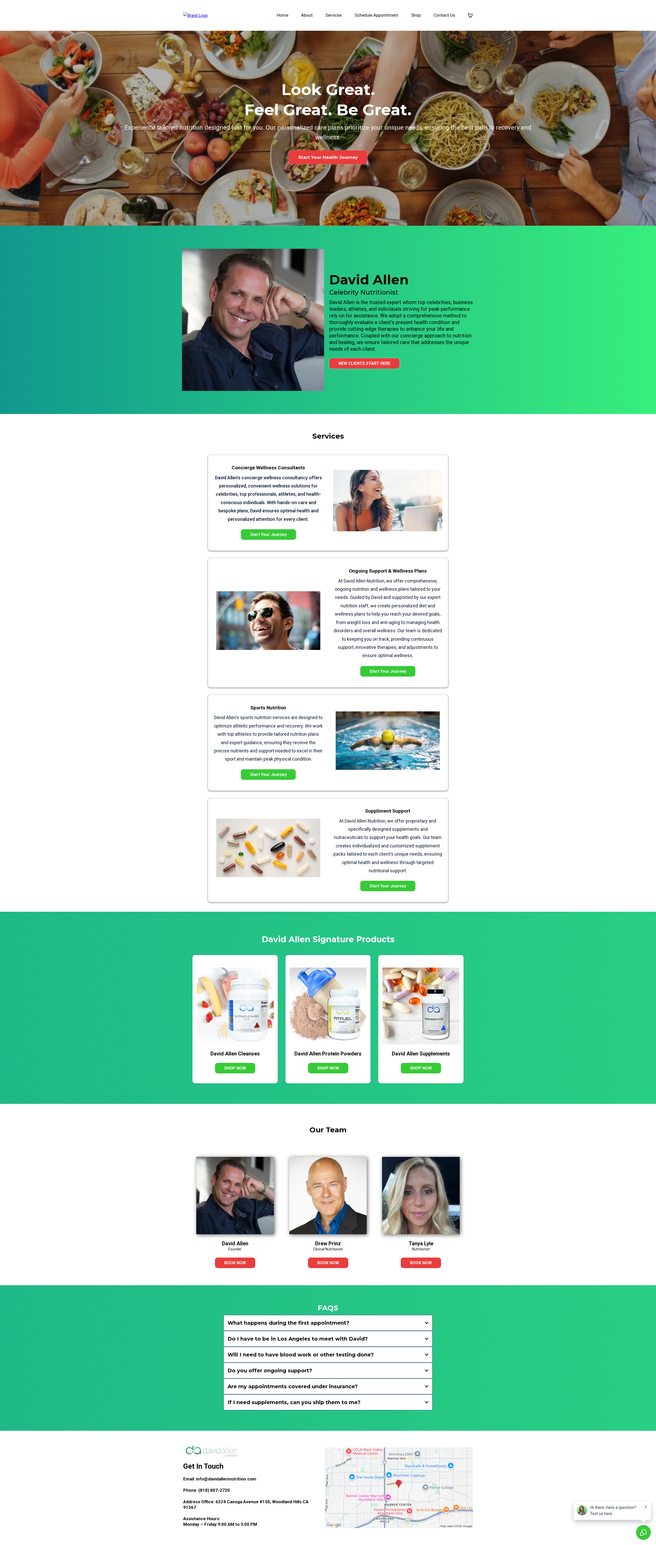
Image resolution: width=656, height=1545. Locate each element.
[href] (399, 1487)
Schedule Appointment (376, 15)
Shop (416, 15)
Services (333, 15)
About (307, 15)
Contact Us (444, 15)
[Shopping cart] (470, 15)
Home (282, 15)
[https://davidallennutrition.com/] (195, 15)
